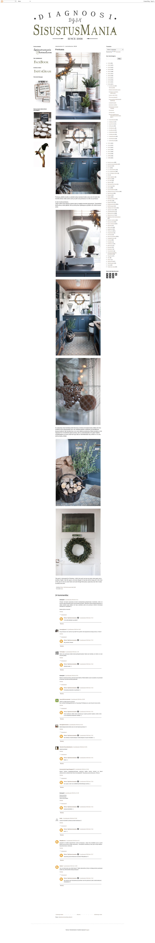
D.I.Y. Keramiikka (111, 169)
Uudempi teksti (59, 914)
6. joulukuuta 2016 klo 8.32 (71, 675)
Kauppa (109, 195)
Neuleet (109, 225)
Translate (118, 51)
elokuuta (111, 126)
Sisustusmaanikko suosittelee (112, 253)
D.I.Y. (109, 167)
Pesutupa (110, 234)
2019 (109, 77)
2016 (109, 84)
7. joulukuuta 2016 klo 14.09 (70, 866)
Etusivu (78, 914)
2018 (109, 80)
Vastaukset (64, 614)
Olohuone (110, 231)
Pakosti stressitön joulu (114, 89)
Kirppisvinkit (110, 202)
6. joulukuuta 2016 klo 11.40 (72, 793)
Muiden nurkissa (112, 220)
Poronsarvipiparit (113, 97)
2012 (109, 149)
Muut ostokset (111, 223)
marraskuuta (112, 119)
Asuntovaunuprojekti (113, 164)
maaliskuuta (112, 136)
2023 (109, 69)
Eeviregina (62, 651)
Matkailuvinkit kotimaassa (114, 217)
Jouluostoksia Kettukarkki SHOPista (115, 100)
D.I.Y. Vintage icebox (112, 173)
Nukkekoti (110, 229)
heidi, (61, 818)
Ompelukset (111, 232)
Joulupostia (111, 112)
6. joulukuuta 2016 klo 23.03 (70, 818)
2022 (109, 71)
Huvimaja (110, 186)
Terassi (109, 259)
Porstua (109, 240)
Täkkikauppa (111, 263)
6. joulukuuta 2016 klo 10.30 (80, 747)
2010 (109, 153)
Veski (109, 265)
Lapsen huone (111, 209)
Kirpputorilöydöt (111, 204)
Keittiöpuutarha (111, 198)
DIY (108, 175)
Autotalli (110, 166)
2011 (109, 151)
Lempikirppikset (111, 211)
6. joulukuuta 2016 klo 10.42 (82, 769)
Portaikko (110, 242)
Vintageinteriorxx (64, 724)
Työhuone (110, 261)
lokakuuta (111, 121)
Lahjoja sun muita (112, 207)
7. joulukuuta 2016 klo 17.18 (86, 878)
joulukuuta (112, 86)
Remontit (110, 245)
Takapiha (110, 256)
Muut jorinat (110, 221)
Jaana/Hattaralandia (65, 699)
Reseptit (109, 247)
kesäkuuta (111, 130)
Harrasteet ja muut (112, 184)
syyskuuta (111, 124)
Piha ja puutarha (112, 236)
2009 (109, 155)
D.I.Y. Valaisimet (111, 171)
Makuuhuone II (111, 215)
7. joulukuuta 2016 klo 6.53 (72, 840)
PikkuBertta (63, 840)
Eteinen (109, 178)
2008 (109, 157)
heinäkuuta (112, 128)
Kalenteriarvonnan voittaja (113, 107)
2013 (109, 147)
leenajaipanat (63, 629)
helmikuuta (112, 138)
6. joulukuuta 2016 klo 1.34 (72, 651)
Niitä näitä (110, 227)
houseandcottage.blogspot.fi (67, 769)
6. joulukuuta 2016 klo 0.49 (74, 629)
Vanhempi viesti (98, 914)
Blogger (87, 930)
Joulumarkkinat (111, 189)
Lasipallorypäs (112, 102)
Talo (109, 257)
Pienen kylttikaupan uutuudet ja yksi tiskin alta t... (115, 116)
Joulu (62, 588)
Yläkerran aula (111, 266)
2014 (109, 145)
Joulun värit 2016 (113, 95)
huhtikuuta (112, 134)
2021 (109, 73)
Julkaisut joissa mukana (113, 191)
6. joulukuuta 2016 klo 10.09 (78, 699)
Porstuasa (111, 110)
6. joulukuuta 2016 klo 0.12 (71, 599)
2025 (109, 65)
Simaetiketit (110, 251)
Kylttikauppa (111, 206)
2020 (109, 75)
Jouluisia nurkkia (113, 105)
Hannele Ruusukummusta (66, 747)
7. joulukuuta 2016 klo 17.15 (86, 711)
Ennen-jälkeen (111, 177)
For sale (109, 180)
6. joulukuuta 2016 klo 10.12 (76, 724)
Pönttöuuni (110, 243)
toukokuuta (112, 132)
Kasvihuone (110, 193)
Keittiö (109, 197)
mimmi (61, 866)
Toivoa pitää (112, 87)
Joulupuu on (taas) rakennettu (113, 92)
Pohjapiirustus (111, 238)
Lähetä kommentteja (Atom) (65, 917)
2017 (109, 82)
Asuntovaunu (111, 162)
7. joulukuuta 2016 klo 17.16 (86, 781)
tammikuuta (112, 140)
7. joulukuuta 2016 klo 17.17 (86, 854)
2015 (109, 143)
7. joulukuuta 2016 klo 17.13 (86, 617)
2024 (109, 67)
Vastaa (61, 611)
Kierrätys (110, 200)
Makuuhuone (111, 213)
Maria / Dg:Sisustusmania (70, 617)
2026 (109, 63)
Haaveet (110, 182)
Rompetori (110, 249)
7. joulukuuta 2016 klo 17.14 (86, 664)
